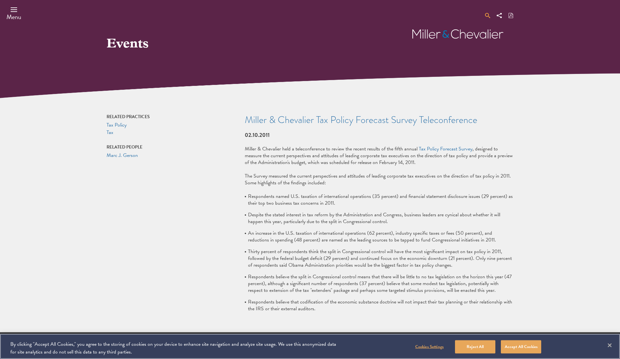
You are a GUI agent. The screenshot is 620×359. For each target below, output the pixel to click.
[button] (13, 13)
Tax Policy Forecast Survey (445, 149)
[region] (310, 346)
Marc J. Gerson (122, 155)
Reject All (475, 347)
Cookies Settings (429, 347)
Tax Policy (117, 125)
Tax (110, 132)
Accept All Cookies (521, 347)
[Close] (610, 345)
